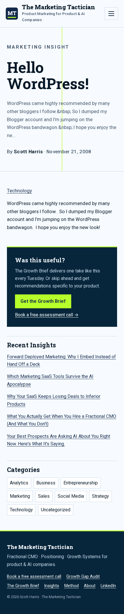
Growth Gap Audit (83, 576)
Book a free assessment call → (46, 315)
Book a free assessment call (34, 576)
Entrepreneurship (80, 483)
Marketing (20, 496)
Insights (51, 585)
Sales (44, 496)
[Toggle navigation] (111, 13)
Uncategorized (55, 509)
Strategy (100, 496)
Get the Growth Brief (43, 301)
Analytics (19, 483)
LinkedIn (108, 585)
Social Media (71, 496)
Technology (19, 190)
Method (71, 585)
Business (45, 483)
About (89, 585)
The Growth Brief (23, 585)
